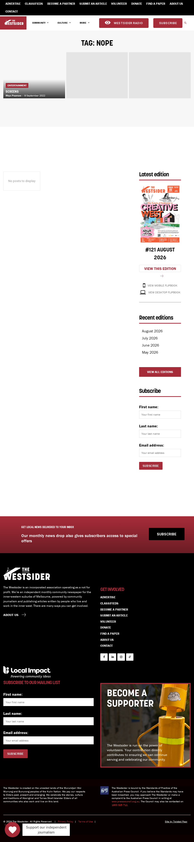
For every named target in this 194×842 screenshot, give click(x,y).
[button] (185, 23)
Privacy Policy (65, 821)
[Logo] (13, 22)
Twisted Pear (180, 821)
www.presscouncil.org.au (125, 801)
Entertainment (17, 85)
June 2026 (150, 345)
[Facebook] (104, 657)
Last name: (148, 426)
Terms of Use (85, 821)
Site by (169, 821)
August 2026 (152, 331)
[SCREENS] (34, 75)
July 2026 (150, 338)
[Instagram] (121, 657)
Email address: (151, 445)
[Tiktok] (129, 657)
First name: (148, 406)
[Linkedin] (112, 657)
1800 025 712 (119, 805)
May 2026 (150, 352)
